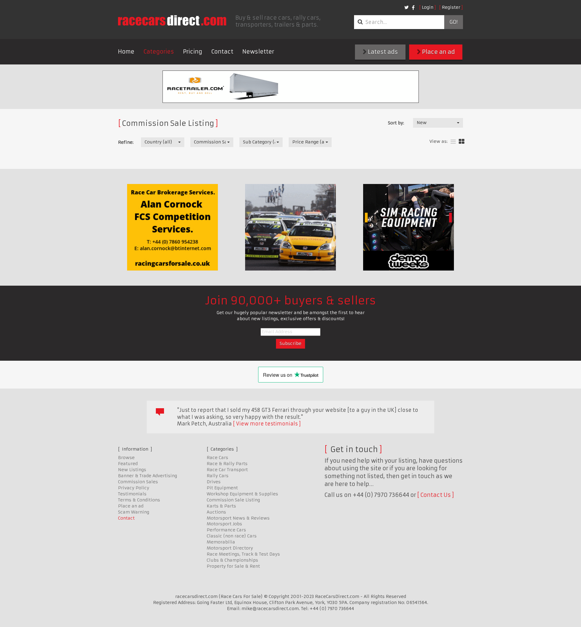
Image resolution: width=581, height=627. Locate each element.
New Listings (132, 469)
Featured (128, 463)
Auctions (216, 512)
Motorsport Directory (230, 548)
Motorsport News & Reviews (238, 518)
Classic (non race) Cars (232, 536)
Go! (453, 22)
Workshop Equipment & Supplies (242, 494)
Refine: (125, 142)
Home (126, 51)
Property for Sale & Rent (233, 566)
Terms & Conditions (139, 500)
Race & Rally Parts (227, 463)
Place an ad (438, 51)
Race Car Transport (227, 469)
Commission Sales (138, 481)
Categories (158, 51)
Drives (214, 481)
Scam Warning (133, 512)
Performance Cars (226, 530)
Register (451, 7)
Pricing (192, 51)
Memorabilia (221, 542)
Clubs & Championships (232, 560)
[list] (453, 141)
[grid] (461, 141)
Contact (222, 51)
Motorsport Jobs (224, 524)
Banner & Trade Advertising (147, 475)
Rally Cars (217, 475)
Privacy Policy (133, 488)
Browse (126, 457)
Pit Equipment (222, 488)
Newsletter (258, 51)
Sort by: (396, 123)
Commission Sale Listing (233, 500)
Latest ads (382, 51)
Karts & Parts (221, 506)
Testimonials (132, 494)
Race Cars (217, 457)
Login (427, 7)
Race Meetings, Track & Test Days (243, 554)
